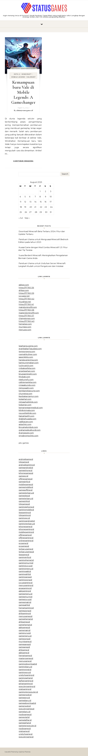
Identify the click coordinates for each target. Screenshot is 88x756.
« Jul (21, 218)
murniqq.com (25, 327)
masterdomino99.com (29, 313)
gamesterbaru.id (26, 493)
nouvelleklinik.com (27, 413)
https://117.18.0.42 (26, 299)
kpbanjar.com (25, 405)
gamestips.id (24, 496)
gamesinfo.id (24, 482)
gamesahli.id (24, 605)
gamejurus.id (25, 633)
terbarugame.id (26, 549)
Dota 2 (17, 74)
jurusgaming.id (25, 583)
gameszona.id (25, 611)
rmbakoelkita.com (27, 368)
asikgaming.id (25, 591)
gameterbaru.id (26, 498)
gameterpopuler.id (27, 726)
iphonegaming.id (26, 529)
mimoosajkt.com (26, 388)
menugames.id (25, 616)
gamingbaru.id (25, 667)
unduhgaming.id (26, 675)
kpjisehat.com (25, 399)
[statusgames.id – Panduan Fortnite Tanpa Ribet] (44, 8)
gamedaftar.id (25, 720)
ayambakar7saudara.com (30, 349)
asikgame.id (24, 653)
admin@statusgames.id (24, 110)
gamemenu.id (25, 636)
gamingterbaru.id (27, 524)
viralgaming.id (25, 689)
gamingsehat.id (26, 678)
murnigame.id (25, 641)
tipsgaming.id (25, 512)
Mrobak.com (24, 377)
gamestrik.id (24, 501)
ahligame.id (24, 650)
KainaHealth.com (26, 416)
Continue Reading (23, 161)
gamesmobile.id (26, 487)
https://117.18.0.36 (26, 288)
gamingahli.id (25, 574)
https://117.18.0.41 (26, 304)
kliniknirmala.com (27, 410)
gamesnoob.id (25, 695)
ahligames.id (24, 622)
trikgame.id (24, 462)
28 (36, 212)
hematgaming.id (26, 608)
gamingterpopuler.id (28, 692)
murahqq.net (25, 302)
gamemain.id (24, 630)
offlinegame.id (25, 535)
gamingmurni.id (26, 563)
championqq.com (27, 318)
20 (31, 207)
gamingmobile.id (26, 510)
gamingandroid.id (27, 521)
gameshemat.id (26, 619)
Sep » (27, 218)
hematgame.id (25, 656)
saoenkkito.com (26, 357)
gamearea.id (24, 647)
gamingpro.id (25, 672)
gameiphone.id (25, 470)
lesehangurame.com (28, 346)
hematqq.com (25, 324)
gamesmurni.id (25, 597)
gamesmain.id (25, 602)
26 (26, 212)
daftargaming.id (26, 681)
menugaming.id (26, 585)
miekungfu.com (26, 380)
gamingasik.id (25, 571)
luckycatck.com (26, 365)
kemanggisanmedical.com (31, 408)
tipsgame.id (24, 555)
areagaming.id (25, 588)
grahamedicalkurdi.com (29, 430)
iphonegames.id (26, 473)
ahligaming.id (25, 613)
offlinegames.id (25, 479)
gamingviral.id (25, 670)
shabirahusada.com (27, 419)
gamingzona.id (25, 580)
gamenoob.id (25, 706)
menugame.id (25, 661)
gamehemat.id (25, 625)
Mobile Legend (18, 77)
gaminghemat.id (26, 560)
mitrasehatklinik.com (28, 402)
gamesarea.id (25, 644)
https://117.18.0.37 (26, 316)
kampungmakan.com (28, 363)
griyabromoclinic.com (28, 436)
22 (41, 207)
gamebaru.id (24, 712)
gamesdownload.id (27, 703)
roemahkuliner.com (28, 354)
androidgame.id (26, 459)
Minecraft (27, 74)
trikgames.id (24, 504)
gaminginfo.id (25, 557)
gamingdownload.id (28, 664)
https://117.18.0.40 (26, 321)
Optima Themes (24, 752)
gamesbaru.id (25, 700)
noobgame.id (25, 728)
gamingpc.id (24, 518)
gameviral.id (24, 717)
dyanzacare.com (26, 433)
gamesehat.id (25, 723)
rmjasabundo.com (27, 385)
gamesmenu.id (25, 594)
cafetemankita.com (27, 382)
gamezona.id (24, 639)
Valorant (31, 77)
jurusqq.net (24, 296)
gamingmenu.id (26, 569)
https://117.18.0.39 (26, 293)
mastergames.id (26, 658)
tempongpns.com (27, 351)
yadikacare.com (26, 422)
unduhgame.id (25, 734)
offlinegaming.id (26, 538)
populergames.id (26, 709)
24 (51, 207)
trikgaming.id (25, 515)
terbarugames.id (26, 552)
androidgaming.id (27, 465)
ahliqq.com (24, 290)
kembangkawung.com (29, 391)
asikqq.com (24, 285)
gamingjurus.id (25, 566)
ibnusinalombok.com (28, 427)
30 (46, 212)
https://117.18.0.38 (26, 310)
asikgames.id (24, 627)
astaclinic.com (25, 424)
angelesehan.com (27, 371)
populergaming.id (27, 686)
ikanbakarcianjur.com (28, 396)
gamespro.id (24, 698)
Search (65, 174)
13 (30, 202)
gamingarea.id (25, 577)
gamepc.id (23, 476)
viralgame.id (24, 731)
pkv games (24, 443)
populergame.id (26, 737)
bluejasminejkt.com (28, 374)
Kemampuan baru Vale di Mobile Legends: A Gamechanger (23, 92)
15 (41, 202)
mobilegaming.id (26, 532)
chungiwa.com (25, 394)
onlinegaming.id (26, 541)
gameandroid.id (26, 468)
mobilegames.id (26, 484)
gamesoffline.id (25, 490)
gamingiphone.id (26, 507)
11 (20, 202)
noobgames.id (25, 714)
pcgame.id (23, 543)
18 (21, 207)
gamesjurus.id (25, 599)
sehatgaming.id (26, 684)
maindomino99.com (28, 307)
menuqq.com (25, 330)
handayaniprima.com (28, 360)
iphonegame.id (25, 527)
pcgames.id (24, 546)
